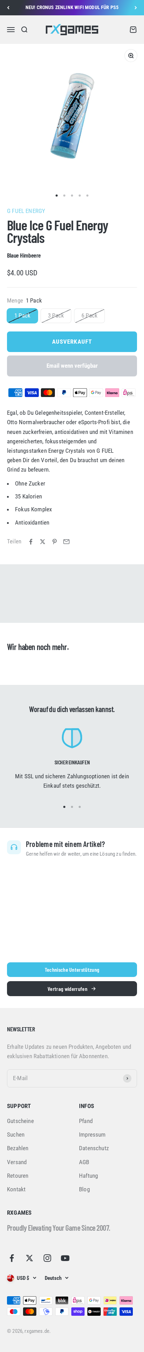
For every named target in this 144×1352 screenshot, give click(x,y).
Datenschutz (94, 1148)
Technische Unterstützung (72, 969)
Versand (17, 1162)
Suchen (15, 1134)
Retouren (17, 1175)
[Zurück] (8, 7)
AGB (84, 1162)
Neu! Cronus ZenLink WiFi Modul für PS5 (72, 7)
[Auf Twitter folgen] (29, 1258)
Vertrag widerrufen (67, 988)
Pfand (86, 1120)
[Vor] (136, 7)
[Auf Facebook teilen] (31, 542)
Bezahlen (17, 1148)
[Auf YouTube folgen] (65, 1258)
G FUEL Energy (26, 210)
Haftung (88, 1175)
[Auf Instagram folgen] (47, 1258)
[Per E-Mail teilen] (66, 542)
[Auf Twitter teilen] (43, 542)
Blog (84, 1189)
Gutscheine (20, 1120)
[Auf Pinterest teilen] (54, 542)
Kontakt (16, 1189)
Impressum (92, 1134)
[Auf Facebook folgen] (11, 1258)
